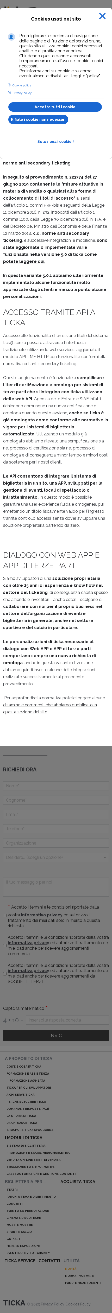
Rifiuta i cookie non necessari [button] (38, 119)
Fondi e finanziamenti (83, 1283)
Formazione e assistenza (28, 1073)
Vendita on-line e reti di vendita (33, 1160)
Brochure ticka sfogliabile (30, 1130)
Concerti (14, 1204)
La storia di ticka (21, 1116)
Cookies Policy (78, 1304)
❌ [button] (102, 16)
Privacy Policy (53, 1304)
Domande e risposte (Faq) (28, 1109)
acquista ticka (77, 1181)
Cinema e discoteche (24, 1218)
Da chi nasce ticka (22, 1123)
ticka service (19, 1260)
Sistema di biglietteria (26, 1145)
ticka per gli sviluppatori (29, 1087)
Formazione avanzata (27, 1080)
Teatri (12, 1189)
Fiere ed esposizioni (23, 1246)
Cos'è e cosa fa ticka (24, 1066)
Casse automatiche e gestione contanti (41, 1174)
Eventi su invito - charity (28, 1253)
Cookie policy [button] (22, 85)
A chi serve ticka (20, 1094)
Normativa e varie (79, 1276)
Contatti (49, 1260)
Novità (70, 1269)
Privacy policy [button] (22, 93)
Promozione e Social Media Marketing (39, 1153)
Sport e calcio (19, 1232)
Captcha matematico (25, 1008)
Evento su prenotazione (28, 1211)
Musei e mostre (20, 1225)
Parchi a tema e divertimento (31, 1196)
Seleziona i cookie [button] (56, 141)
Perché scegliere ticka (26, 1101)
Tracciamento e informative (30, 1167)
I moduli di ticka (23, 1137)
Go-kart (14, 1239)
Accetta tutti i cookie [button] (55, 107)
